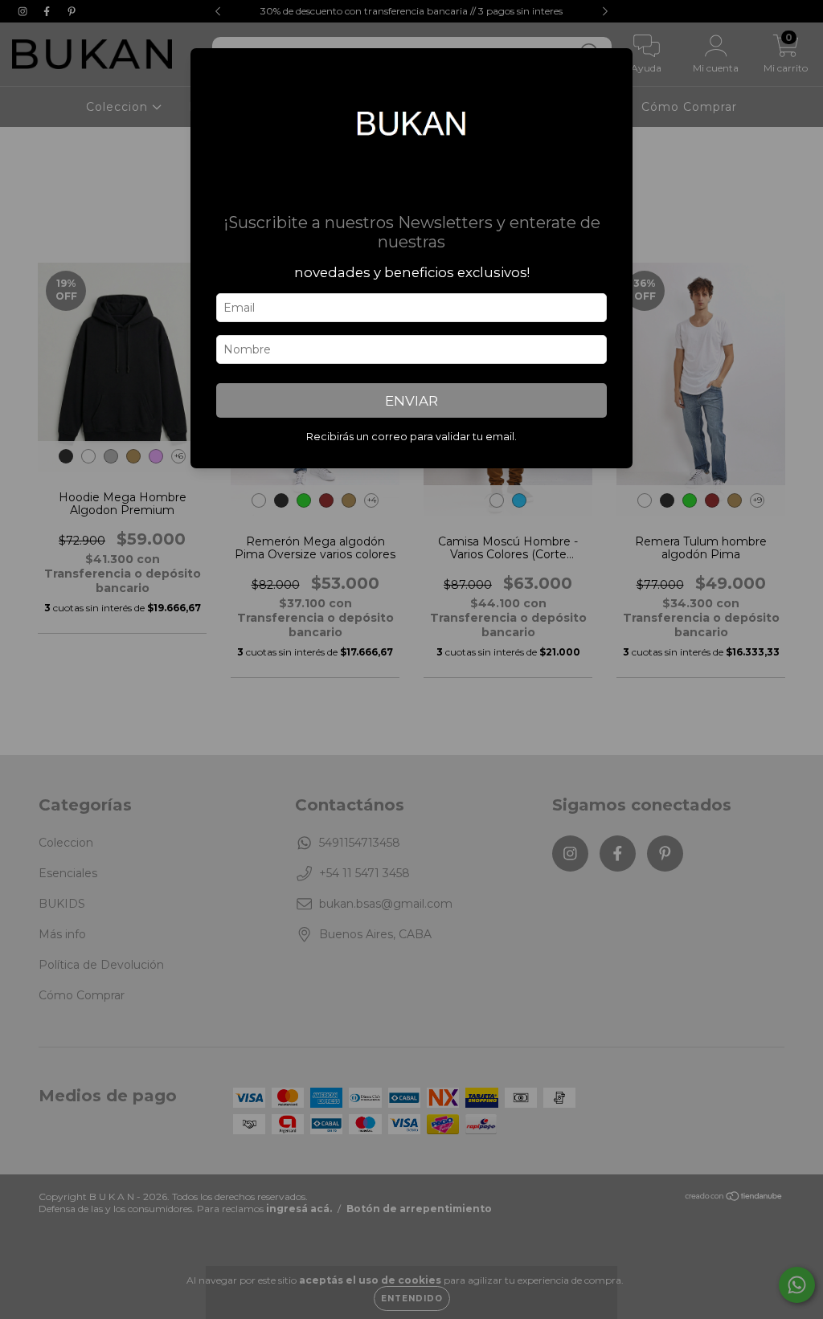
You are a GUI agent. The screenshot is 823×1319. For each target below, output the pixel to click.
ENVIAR (411, 401)
